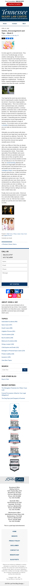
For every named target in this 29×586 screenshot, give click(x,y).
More (24, 23)
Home (5, 23)
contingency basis (7, 170)
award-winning (11, 162)
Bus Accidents (7, 337)
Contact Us (14, 550)
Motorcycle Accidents (9, 341)
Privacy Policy (14, 541)
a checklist (5, 125)
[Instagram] (14, 296)
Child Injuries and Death (10, 347)
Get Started (14, 284)
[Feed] (19, 296)
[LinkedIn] (17, 291)
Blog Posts (14, 559)
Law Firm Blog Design (14, 583)
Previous (5, 244)
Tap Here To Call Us (15, 4)
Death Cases (10, 233)
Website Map (14, 555)
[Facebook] (8, 291)
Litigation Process (8, 235)
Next (15, 244)
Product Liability (8, 354)
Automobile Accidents (9, 321)
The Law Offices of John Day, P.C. (14, 579)
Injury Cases (24, 233)
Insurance (6, 357)
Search (24, 369)
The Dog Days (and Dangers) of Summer (13, 398)
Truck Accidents (8, 334)
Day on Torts (5, 379)
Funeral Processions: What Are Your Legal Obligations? (14, 394)
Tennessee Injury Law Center (14, 14)
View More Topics (7, 360)
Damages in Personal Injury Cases (13, 350)
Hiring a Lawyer (16, 233)
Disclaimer (14, 545)
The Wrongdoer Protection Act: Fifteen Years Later (14, 389)
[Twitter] (12, 291)
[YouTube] (10, 296)
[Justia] (21, 291)
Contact (14, 23)
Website (14, 536)
